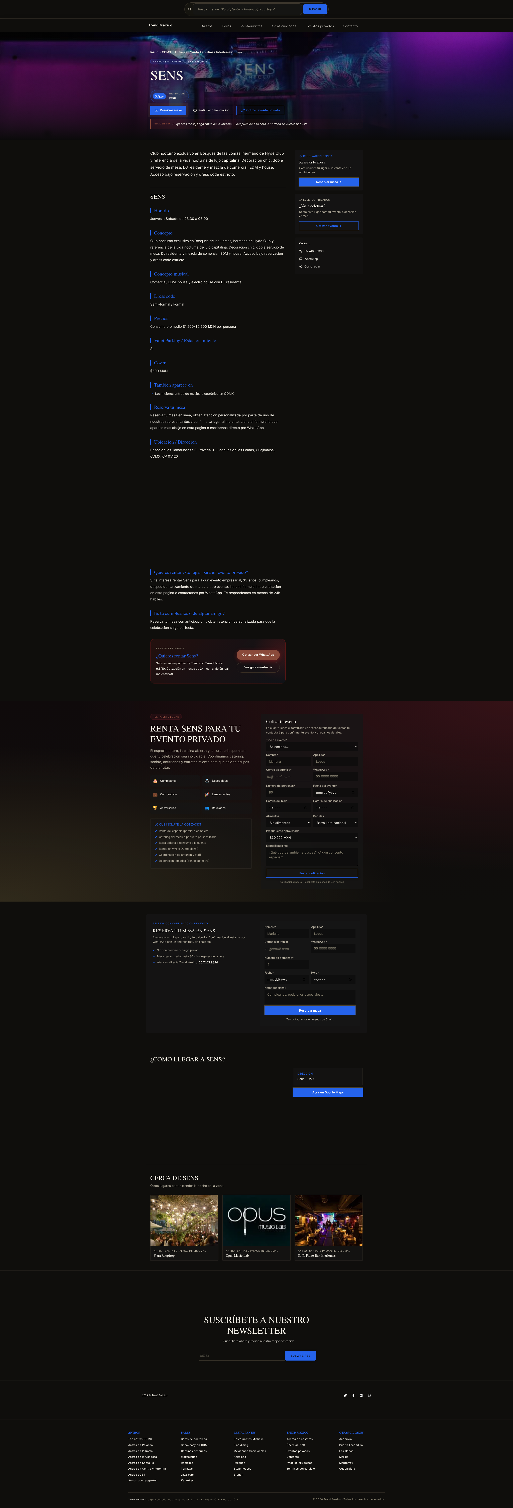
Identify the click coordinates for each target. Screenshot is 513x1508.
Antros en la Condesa (142, 1456)
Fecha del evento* (325, 785)
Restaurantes (252, 26)
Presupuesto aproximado (282, 831)
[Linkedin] (361, 1395)
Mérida (343, 1456)
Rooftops (187, 1462)
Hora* (315, 972)
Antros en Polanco (140, 1445)
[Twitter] (345, 1395)
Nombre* (272, 755)
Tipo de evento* (276, 740)
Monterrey (346, 1462)
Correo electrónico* (279, 769)
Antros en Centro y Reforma (147, 1468)
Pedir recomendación (213, 110)
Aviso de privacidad (300, 1462)
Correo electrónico (277, 941)
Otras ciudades (284, 26)
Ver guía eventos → (258, 667)
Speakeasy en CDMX (195, 1445)
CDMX (166, 52)
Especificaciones (277, 845)
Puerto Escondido (351, 1445)
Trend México (160, 25)
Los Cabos (346, 1451)
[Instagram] (369, 1395)
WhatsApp (311, 259)
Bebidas (318, 816)
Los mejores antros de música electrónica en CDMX (194, 394)
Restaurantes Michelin (249, 1439)
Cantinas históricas (194, 1451)
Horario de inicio (276, 801)
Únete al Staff (296, 1445)
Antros (207, 26)
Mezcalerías (189, 1456)
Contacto (350, 26)
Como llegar (312, 266)
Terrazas (187, 1468)
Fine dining (241, 1445)
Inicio (154, 52)
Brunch (238, 1474)
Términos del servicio (301, 1468)
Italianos (239, 1462)
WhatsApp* (321, 769)
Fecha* (269, 972)
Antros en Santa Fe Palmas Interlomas (203, 52)
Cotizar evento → (328, 226)
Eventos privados (320, 26)
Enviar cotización (312, 873)
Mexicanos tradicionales (250, 1451)
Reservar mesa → (329, 182)
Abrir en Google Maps (328, 1092)
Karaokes (187, 1480)
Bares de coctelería (194, 1439)
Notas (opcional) (275, 987)
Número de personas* (280, 785)
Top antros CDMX (140, 1439)
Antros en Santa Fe (141, 1462)
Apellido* (319, 755)
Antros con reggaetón (142, 1480)
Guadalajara (347, 1468)
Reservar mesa (171, 110)
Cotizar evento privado (263, 110)
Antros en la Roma (140, 1451)
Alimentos (272, 816)
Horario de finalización (327, 801)
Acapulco (345, 1439)
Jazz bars (187, 1474)
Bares (226, 26)
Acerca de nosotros (300, 1439)
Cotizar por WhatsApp (258, 654)
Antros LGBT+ (137, 1474)
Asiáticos (240, 1456)
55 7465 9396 (314, 251)
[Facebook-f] (353, 1395)
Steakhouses (242, 1468)
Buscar (315, 9)
